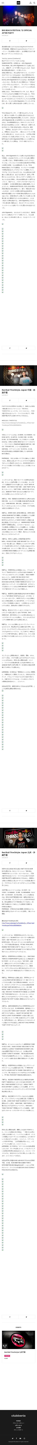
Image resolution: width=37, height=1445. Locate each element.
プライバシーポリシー (18, 1423)
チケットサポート (18, 1430)
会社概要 (18, 1427)
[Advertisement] (18, 1389)
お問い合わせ (18, 1425)
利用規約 (18, 1421)
